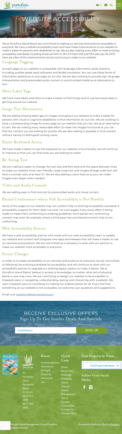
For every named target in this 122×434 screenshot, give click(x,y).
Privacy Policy (68, 413)
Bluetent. (115, 424)
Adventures (47, 366)
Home (64, 367)
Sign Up (91, 330)
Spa (43, 382)
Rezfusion (96, 424)
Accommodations (50, 362)
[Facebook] (84, 387)
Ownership (47, 378)
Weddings (66, 378)
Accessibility (68, 405)
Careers (65, 401)
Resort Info (67, 371)
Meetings (66, 374)
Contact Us (67, 409)
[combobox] (102, 365)
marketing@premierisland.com (34, 294)
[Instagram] (91, 387)
